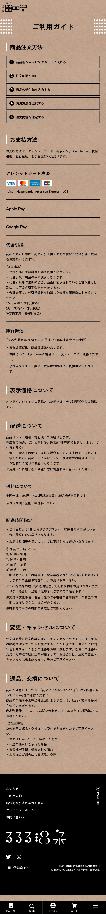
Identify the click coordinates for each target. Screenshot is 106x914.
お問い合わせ (15, 817)
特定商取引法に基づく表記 (25, 803)
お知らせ (12, 788)
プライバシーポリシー (21, 810)
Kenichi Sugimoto (86, 865)
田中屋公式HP (17, 867)
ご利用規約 (14, 796)
